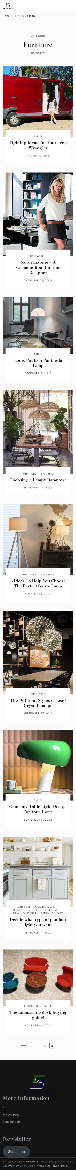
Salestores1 (32, 1161)
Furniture (29, 473)
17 (46, 1045)
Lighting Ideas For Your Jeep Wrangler (38, 145)
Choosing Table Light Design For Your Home (38, 809)
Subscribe (16, 1151)
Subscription (11, 1122)
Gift (38, 910)
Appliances (38, 256)
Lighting (47, 473)
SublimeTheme (12, 1165)
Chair (38, 800)
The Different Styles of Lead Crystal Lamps (38, 703)
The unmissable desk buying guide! (38, 1015)
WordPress (43, 1165)
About (7, 1107)
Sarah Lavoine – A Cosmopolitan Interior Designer (38, 267)
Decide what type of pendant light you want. (38, 922)
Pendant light (52, 913)
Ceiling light (45, 906)
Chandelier (21, 910)
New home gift (24, 913)
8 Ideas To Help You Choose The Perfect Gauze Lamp (38, 583)
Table (38, 136)
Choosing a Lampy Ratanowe (38, 480)
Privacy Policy (12, 1114)
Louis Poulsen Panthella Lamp (38, 363)
